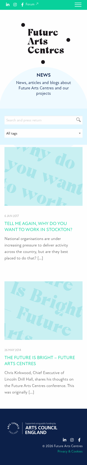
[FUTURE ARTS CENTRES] (45, 43)
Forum (30, 4)
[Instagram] (15, 4)
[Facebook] (22, 4)
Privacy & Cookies (70, 451)
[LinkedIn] (7, 4)
